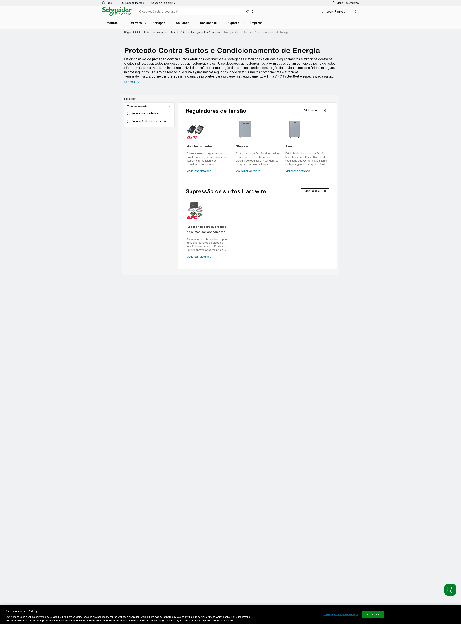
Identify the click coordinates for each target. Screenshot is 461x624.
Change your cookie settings (340, 614)
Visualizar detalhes (199, 171)
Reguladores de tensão (216, 111)
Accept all (373, 614)
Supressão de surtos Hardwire (226, 191)
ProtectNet (291, 76)
